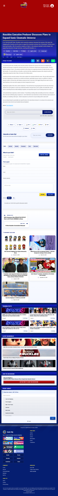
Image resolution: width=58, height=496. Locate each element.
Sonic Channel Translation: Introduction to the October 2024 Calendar (42, 274)
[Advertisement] (29, 21)
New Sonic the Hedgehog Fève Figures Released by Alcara (15, 252)
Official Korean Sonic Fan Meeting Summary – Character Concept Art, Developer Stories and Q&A (43, 252)
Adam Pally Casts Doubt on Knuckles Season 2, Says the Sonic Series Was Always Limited (20, 347)
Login (44, 6)
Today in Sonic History (34, 469)
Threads (18, 455)
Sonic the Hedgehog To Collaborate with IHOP (15, 297)
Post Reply (50, 194)
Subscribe (47, 112)
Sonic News (15, 51)
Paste (30, 146)
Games (31, 433)
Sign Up (47, 6)
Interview (10, 146)
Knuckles (8, 51)
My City (4, 475)
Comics (31, 436)
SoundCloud (8, 461)
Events (31, 440)
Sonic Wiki (32, 467)
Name (4, 166)
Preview (42, 194)
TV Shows (23, 51)
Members (4, 473)
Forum (4, 467)
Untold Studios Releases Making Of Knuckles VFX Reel (13, 357)
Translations (32, 442)
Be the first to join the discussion (29, 382)
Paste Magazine (9, 105)
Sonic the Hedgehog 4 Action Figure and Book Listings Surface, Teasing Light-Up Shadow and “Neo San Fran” (14, 328)
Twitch (18, 461)
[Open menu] (4, 5)
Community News (6, 471)
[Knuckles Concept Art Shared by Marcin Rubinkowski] (29, 363)
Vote (53, 418)
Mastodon (8, 458)
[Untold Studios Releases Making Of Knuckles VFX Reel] (29, 353)
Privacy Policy (5, 484)
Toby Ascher (35, 146)
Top (13, 197)
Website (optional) (6, 178)
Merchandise (32, 438)
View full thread (44, 154)
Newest (9, 197)
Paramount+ (23, 146)
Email (4, 172)
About (4, 480)
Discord (4, 469)
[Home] (3, 57)
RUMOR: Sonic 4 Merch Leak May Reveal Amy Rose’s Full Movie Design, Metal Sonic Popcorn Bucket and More (14, 315)
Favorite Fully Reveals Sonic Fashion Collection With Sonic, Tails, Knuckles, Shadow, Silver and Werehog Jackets (42, 315)
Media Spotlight (33, 471)
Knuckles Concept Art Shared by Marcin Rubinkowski (13, 368)
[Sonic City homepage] (23, 6)
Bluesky (7, 455)
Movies (31, 434)
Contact (4, 482)
